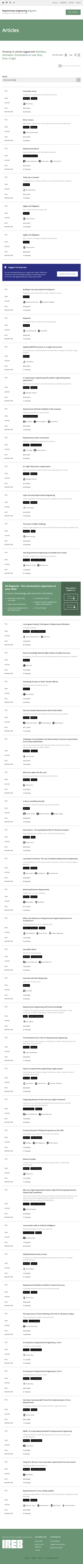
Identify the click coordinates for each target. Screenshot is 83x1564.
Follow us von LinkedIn (71, 597)
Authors (71, 2)
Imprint (33, 1558)
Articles (55, 2)
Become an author (56, 1548)
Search (78, 2)
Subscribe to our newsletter (71, 606)
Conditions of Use (51, 1558)
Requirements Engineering (19, 11)
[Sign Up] (3, 2)
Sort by (4, 76)
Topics (74, 12)
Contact (37, 1550)
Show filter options (58, 55)
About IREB (38, 1541)
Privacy (40, 1558)
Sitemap (27, 1558)
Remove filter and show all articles (71, 66)
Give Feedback (55, 1541)
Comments (63, 2)
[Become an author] (14, 2)
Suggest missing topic (67, 274)
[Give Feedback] (7, 2)
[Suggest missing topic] (10, 2)
